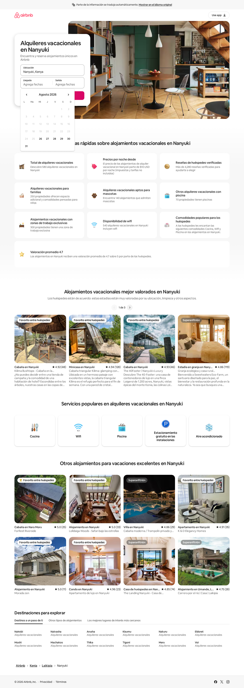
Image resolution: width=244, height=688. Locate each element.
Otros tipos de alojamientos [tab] (65, 620)
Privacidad (46, 681)
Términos (61, 681)
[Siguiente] (130, 307)
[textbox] (36, 84)
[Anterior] (114, 307)
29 (61, 138)
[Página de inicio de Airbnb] (23, 15)
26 (40, 138)
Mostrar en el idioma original (155, 4)
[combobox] (52, 72)
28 (54, 138)
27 (47, 138)
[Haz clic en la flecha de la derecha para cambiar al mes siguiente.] (68, 95)
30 (68, 138)
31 (26, 146)
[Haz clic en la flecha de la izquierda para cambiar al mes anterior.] (27, 95)
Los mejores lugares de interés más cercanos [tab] (114, 620)
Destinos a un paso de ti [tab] (28, 620)
